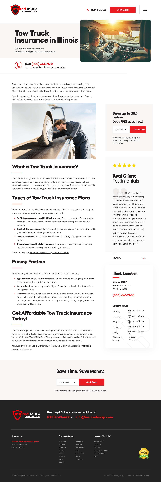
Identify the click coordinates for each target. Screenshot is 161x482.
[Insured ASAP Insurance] (23, 9)
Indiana (62, 456)
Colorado (62, 447)
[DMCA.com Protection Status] (139, 450)
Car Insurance (99, 453)
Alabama (62, 441)
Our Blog (97, 447)
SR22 (96, 456)
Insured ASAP (99, 441)
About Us (97, 444)
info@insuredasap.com (94, 417)
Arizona (62, 444)
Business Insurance (101, 450)
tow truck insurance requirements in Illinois (49, 252)
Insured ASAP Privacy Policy (113, 475)
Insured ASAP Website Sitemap (138, 475)
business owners (63, 334)
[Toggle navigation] (145, 9)
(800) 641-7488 (98, 9)
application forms (26, 340)
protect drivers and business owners (29, 185)
